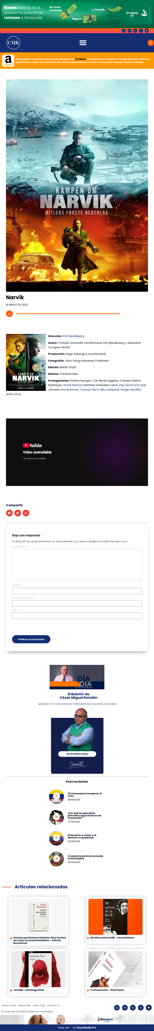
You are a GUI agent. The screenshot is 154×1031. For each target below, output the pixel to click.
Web (14, 610)
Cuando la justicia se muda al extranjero (85, 857)
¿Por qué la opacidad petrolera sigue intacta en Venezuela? (84, 815)
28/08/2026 (74, 799)
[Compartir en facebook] (9, 513)
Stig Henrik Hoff (129, 385)
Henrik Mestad (72, 385)
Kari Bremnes (70, 389)
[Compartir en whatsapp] (26, 513)
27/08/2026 (74, 821)
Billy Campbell (109, 389)
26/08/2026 (74, 841)
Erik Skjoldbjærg (73, 336)
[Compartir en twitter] (17, 513)
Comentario (19, 546)
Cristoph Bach (89, 389)
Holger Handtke (130, 389)
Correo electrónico (23, 597)
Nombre (17, 585)
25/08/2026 (74, 862)
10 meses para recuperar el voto (85, 795)
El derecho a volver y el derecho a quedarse (82, 836)
